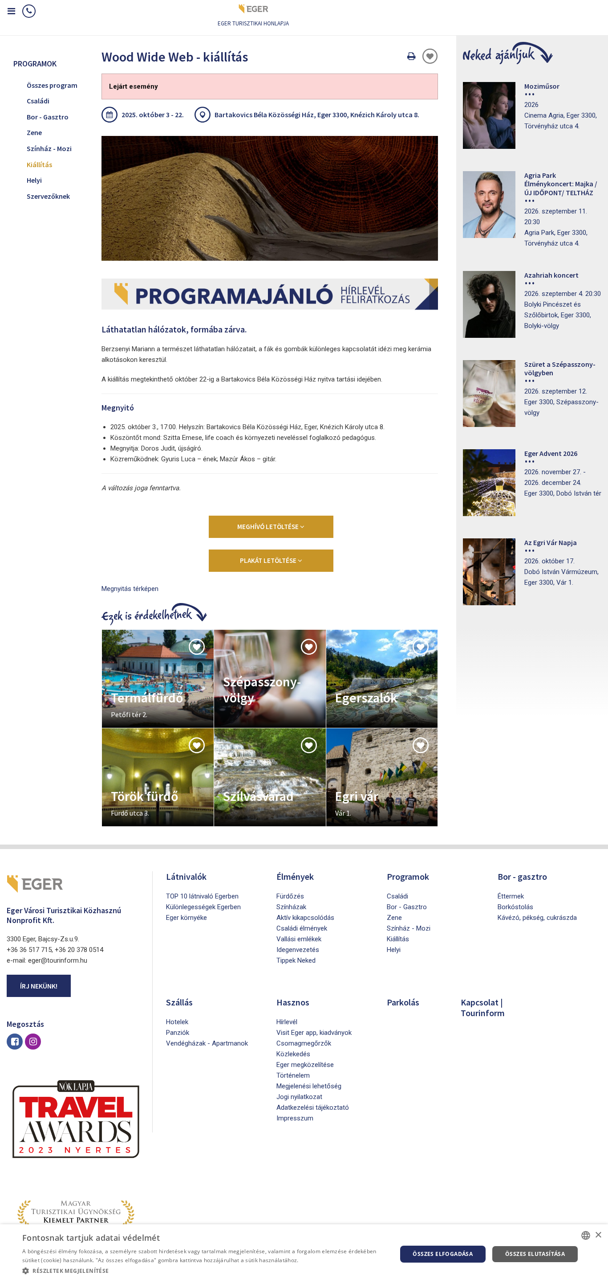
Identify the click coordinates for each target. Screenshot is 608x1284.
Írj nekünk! (38, 985)
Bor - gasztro (522, 876)
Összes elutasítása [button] (535, 1254)
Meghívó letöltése (268, 526)
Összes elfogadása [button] (443, 1254)
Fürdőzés (290, 896)
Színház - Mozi (49, 148)
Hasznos (292, 1002)
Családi (38, 100)
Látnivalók (186, 876)
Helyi (34, 180)
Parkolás (403, 1002)
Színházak (291, 907)
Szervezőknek (48, 196)
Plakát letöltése (269, 560)
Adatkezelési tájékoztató (312, 1108)
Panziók (177, 1033)
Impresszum (294, 1118)
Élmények (295, 876)
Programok (408, 876)
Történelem (293, 1075)
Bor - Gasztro (48, 116)
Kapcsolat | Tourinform (483, 1007)
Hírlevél (286, 1022)
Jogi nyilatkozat (299, 1097)
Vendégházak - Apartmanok (207, 1043)
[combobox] (585, 1235)
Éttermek (511, 896)
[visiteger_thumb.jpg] (269, 198)
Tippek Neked (296, 960)
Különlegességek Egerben (203, 907)
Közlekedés (293, 1054)
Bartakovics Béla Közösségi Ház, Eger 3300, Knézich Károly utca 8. (317, 114)
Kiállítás (39, 164)
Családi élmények (301, 928)
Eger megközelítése (305, 1065)
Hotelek (177, 1022)
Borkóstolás (515, 907)
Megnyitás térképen (129, 589)
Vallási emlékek (298, 939)
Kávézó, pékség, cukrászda (537, 918)
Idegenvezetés (297, 950)
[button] (203, 1271)
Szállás (179, 1002)
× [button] (598, 1235)
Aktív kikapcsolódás (305, 918)
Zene (34, 132)
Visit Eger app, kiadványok (314, 1033)
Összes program (52, 85)
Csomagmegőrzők (303, 1043)
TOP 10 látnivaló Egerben (202, 896)
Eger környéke (186, 918)
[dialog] (304, 1254)
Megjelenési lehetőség (308, 1086)
